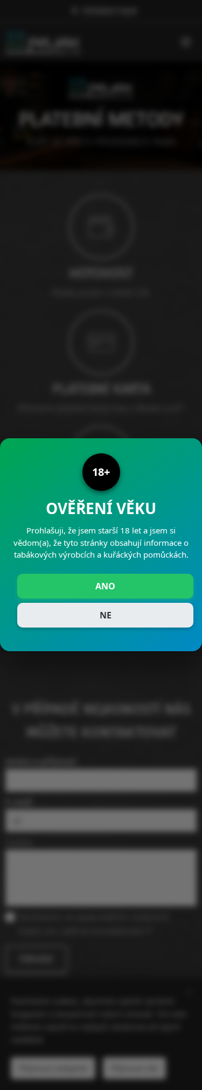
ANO (105, 586)
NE (106, 615)
